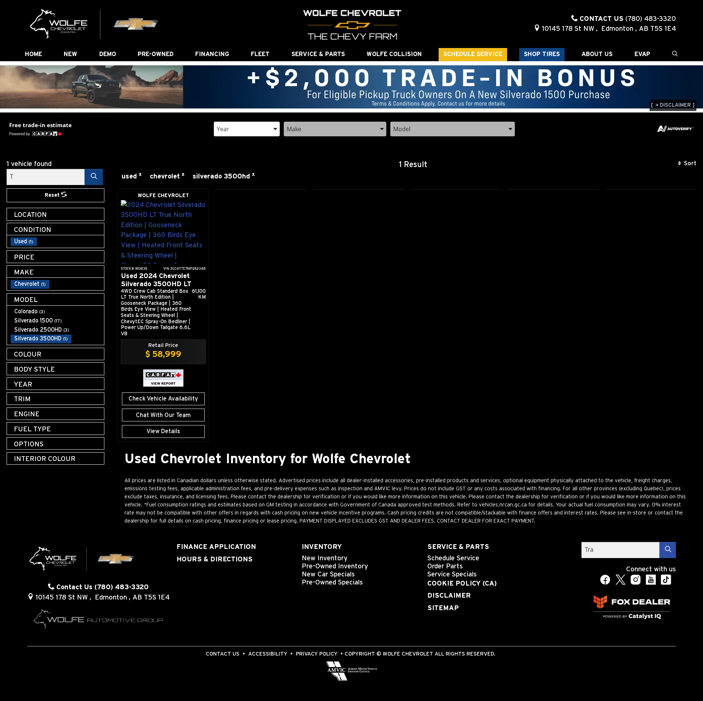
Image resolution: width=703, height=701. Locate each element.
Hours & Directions (214, 559)
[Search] (94, 177)
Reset (53, 195)
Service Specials (452, 574)
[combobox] (247, 128)
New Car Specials (328, 574)
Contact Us (222, 654)
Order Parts (445, 566)
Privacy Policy (317, 654)
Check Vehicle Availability (163, 399)
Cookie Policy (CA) (462, 583)
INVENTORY (322, 546)
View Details (163, 431)
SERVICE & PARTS (458, 546)
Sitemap (443, 608)
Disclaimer (449, 595)
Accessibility (267, 654)
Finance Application (216, 546)
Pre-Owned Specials (332, 582)
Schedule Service (453, 558)
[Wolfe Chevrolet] (94, 23)
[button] (33, 54)
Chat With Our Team (163, 415)
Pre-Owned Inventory (335, 566)
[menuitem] (57, 241)
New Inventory (324, 558)
